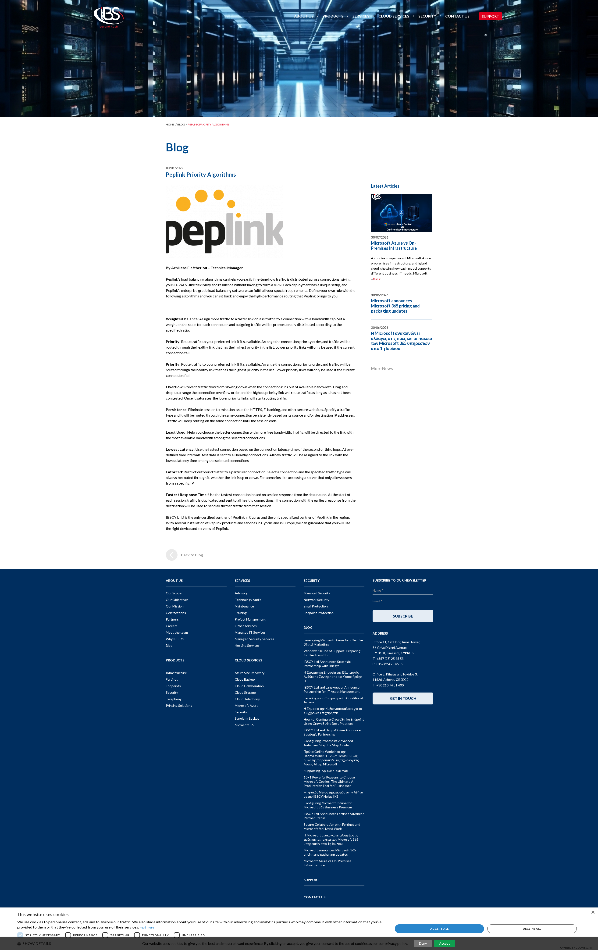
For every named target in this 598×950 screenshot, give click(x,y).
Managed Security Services (254, 639)
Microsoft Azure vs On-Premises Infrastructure (394, 245)
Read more (147, 927)
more (377, 278)
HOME (170, 124)
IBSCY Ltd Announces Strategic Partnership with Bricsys (327, 664)
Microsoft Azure (246, 705)
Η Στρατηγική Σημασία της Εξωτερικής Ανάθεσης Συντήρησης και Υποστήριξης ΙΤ (333, 676)
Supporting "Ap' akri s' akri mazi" (326, 771)
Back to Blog (192, 555)
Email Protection (316, 606)
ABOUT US (303, 16)
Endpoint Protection (319, 613)
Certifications (176, 613)
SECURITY (427, 16)
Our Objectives (177, 600)
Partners (172, 619)
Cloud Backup (245, 679)
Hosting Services (247, 645)
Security (172, 692)
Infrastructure (176, 673)
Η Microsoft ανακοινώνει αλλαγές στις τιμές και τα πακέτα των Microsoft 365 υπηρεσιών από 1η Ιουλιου (401, 341)
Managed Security (317, 593)
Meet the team (177, 632)
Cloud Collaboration (249, 686)
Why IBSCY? (175, 639)
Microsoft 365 (245, 725)
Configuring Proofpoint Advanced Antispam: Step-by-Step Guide (328, 743)
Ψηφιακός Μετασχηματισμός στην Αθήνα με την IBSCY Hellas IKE (333, 794)
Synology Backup (247, 718)
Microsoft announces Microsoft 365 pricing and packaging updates (395, 305)
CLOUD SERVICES (393, 16)
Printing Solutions (179, 705)
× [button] (592, 912)
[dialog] (299, 928)
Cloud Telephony (247, 699)
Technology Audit (248, 600)
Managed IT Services (250, 632)
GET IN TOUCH (403, 698)
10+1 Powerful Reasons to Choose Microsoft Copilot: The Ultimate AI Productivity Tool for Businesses (329, 781)
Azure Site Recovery (249, 673)
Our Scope (174, 593)
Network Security (316, 600)
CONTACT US (457, 16)
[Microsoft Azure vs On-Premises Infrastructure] (401, 213)
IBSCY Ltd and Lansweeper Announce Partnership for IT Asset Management (332, 689)
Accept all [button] (439, 928)
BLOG (181, 124)
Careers (172, 626)
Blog (169, 645)
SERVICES (360, 16)
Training (241, 613)
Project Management (250, 619)
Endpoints (173, 686)
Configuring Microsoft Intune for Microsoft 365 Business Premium (328, 805)
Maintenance (244, 606)
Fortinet (172, 679)
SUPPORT (490, 16)
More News (382, 368)
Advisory (241, 593)
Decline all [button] (532, 928)
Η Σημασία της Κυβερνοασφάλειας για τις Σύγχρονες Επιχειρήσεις (333, 711)
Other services (246, 626)
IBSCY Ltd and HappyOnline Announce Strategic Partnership (332, 732)
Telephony (174, 699)
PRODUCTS (333, 16)
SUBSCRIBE (403, 616)
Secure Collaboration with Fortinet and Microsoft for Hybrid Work (332, 826)
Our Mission (175, 606)
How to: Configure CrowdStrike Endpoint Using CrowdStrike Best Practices (334, 721)
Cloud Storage (245, 692)
